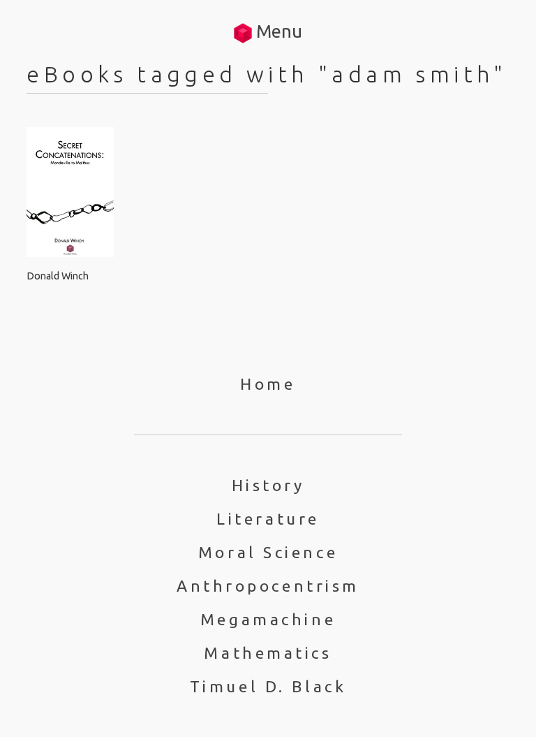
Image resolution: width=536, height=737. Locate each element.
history (268, 485)
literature (268, 518)
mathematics (268, 653)
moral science (268, 552)
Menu (277, 31)
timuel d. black (268, 686)
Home (267, 384)
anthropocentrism (268, 585)
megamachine (268, 619)
